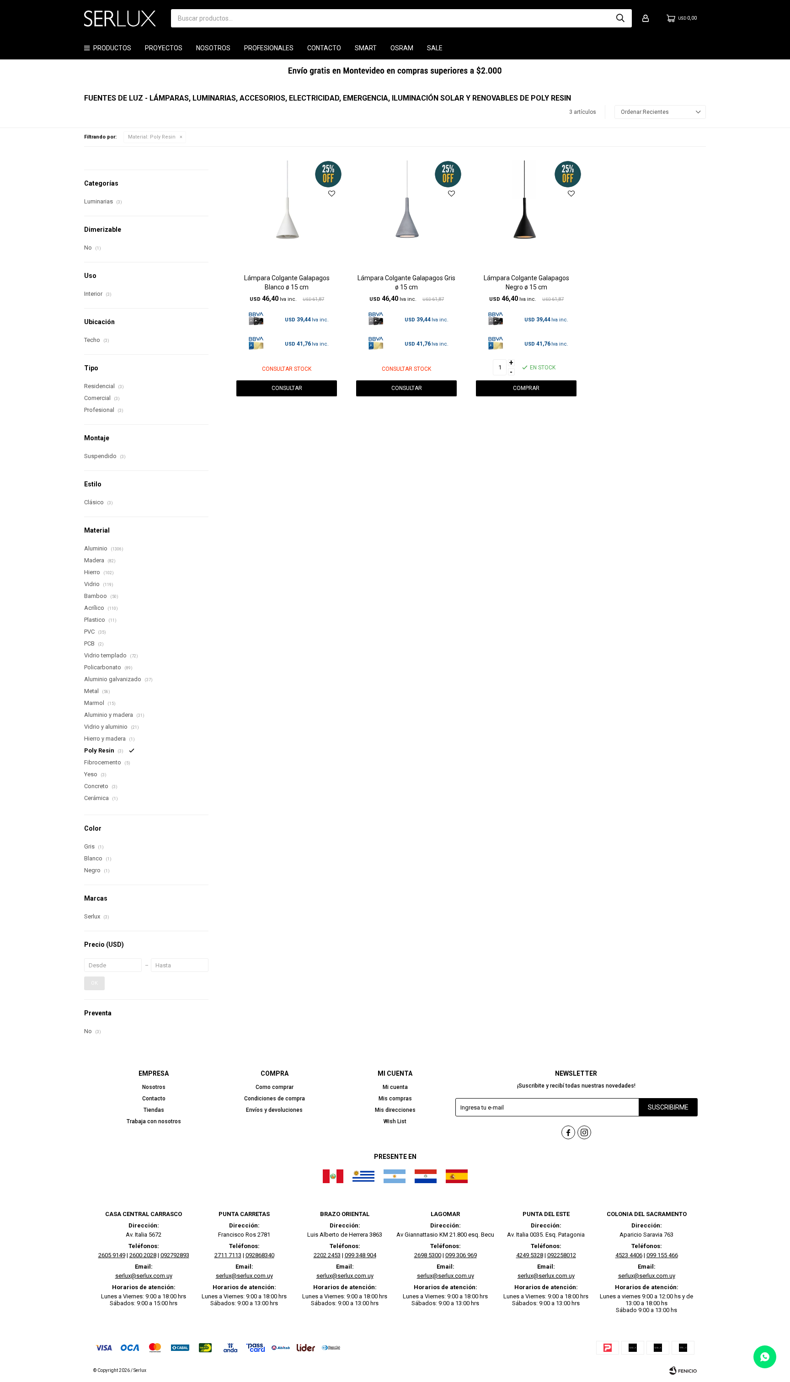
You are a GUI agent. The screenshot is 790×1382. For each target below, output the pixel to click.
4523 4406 (628, 1255)
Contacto (324, 48)
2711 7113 (227, 1255)
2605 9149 (111, 1255)
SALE (435, 48)
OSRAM (401, 48)
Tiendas (154, 1110)
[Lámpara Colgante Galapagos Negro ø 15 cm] (526, 215)
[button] (620, 18)
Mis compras (395, 1098)
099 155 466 (662, 1255)
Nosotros (213, 48)
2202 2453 (327, 1255)
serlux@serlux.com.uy (143, 1275)
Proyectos (163, 48)
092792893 (174, 1255)
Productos (112, 48)
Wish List (395, 1121)
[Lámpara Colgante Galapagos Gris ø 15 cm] (406, 215)
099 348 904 (360, 1255)
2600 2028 (142, 1255)
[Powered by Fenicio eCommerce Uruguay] (683, 1370)
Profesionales (269, 48)
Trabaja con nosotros (154, 1121)
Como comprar (275, 1087)
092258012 (561, 1255)
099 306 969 (461, 1255)
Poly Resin (152, 137)
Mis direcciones (395, 1110)
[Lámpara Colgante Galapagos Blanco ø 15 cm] (286, 215)
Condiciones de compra (274, 1098)
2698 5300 (427, 1255)
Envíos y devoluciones (274, 1110)
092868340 (260, 1255)
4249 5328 (529, 1255)
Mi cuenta (395, 1087)
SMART (366, 48)
